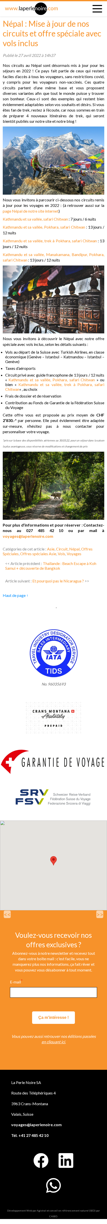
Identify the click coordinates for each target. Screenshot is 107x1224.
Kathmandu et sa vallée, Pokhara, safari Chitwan (44, 227)
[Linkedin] (65, 1160)
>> (99, 914)
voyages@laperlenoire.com (28, 536)
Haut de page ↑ (15, 595)
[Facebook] (41, 1160)
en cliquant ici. (54, 1041)
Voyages (74, 553)
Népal (74, 548)
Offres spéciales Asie (38, 553)
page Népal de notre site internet (30, 211)
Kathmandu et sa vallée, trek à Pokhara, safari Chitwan (50, 240)
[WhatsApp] (53, 1185)
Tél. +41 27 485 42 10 (30, 1135)
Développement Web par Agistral (26, 1210)
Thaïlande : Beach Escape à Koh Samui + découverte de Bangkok (50, 565)
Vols (61, 553)
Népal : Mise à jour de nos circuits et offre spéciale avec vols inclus (52, 33)
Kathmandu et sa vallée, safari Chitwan (35, 219)
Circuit (62, 548)
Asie (50, 548)
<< (7, 914)
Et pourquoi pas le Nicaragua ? (58, 580)
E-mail (16, 981)
